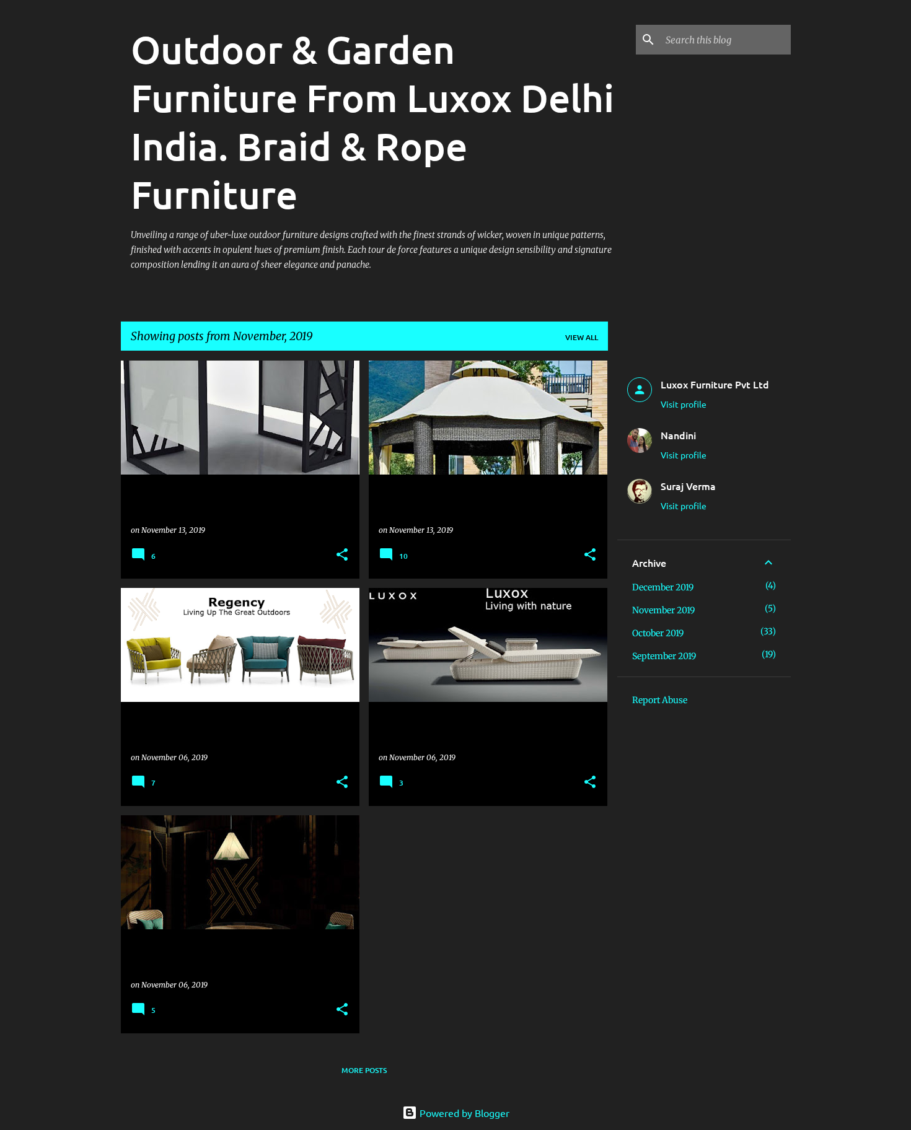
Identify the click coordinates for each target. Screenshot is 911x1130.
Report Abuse (659, 700)
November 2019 (663, 610)
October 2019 (658, 633)
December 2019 (662, 587)
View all (581, 337)
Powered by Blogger (463, 1112)
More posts (364, 1070)
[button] (342, 555)
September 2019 (664, 656)
